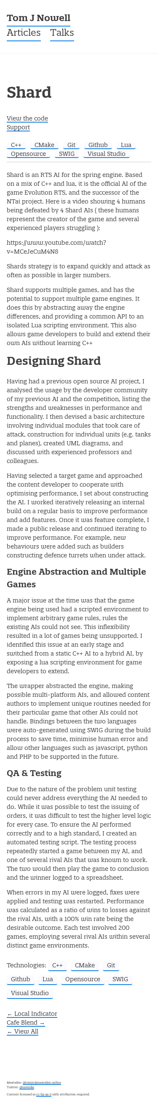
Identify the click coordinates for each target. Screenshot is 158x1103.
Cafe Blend (26, 1023)
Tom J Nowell (38, 19)
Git (71, 145)
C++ (16, 145)
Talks (62, 33)
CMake (44, 145)
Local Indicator (32, 1014)
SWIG (67, 154)
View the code (27, 119)
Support (18, 128)
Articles (24, 33)
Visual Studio (107, 154)
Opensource (28, 154)
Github (98, 145)
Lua (126, 145)
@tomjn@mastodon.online (42, 1083)
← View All (22, 1032)
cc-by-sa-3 (43, 1094)
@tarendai (26, 1087)
